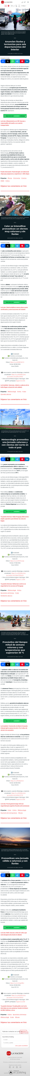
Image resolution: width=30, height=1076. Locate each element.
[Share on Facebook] (3, 61)
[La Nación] (6, 2)
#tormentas (16, 178)
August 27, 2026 (20, 579)
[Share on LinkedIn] (27, 61)
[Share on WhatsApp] (12, 61)
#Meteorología (12, 391)
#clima (7, 181)
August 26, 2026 (20, 799)
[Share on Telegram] (17, 61)
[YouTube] (20, 1067)
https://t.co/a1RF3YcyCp (17, 561)
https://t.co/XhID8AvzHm (18, 374)
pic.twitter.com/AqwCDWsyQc (15, 575)
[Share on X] (7, 61)
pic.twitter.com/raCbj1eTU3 (15, 795)
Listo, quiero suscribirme (21, 1045)
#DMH (2, 181)
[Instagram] (17, 1067)
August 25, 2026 (20, 1001)
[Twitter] (13, 1067)
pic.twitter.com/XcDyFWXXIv (15, 997)
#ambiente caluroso (6, 596)
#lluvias (10, 178)
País (15, 38)
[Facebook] (10, 1067)
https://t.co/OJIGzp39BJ (17, 983)
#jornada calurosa (6, 394)
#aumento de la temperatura (9, 813)
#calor (24, 391)
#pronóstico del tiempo (7, 593)
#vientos (24, 178)
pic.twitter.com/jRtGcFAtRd (15, 376)
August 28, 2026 (20, 380)
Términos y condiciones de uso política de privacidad (15, 1062)
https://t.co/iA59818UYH (17, 362)
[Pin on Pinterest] (22, 61)
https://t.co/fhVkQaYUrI (17, 781)
